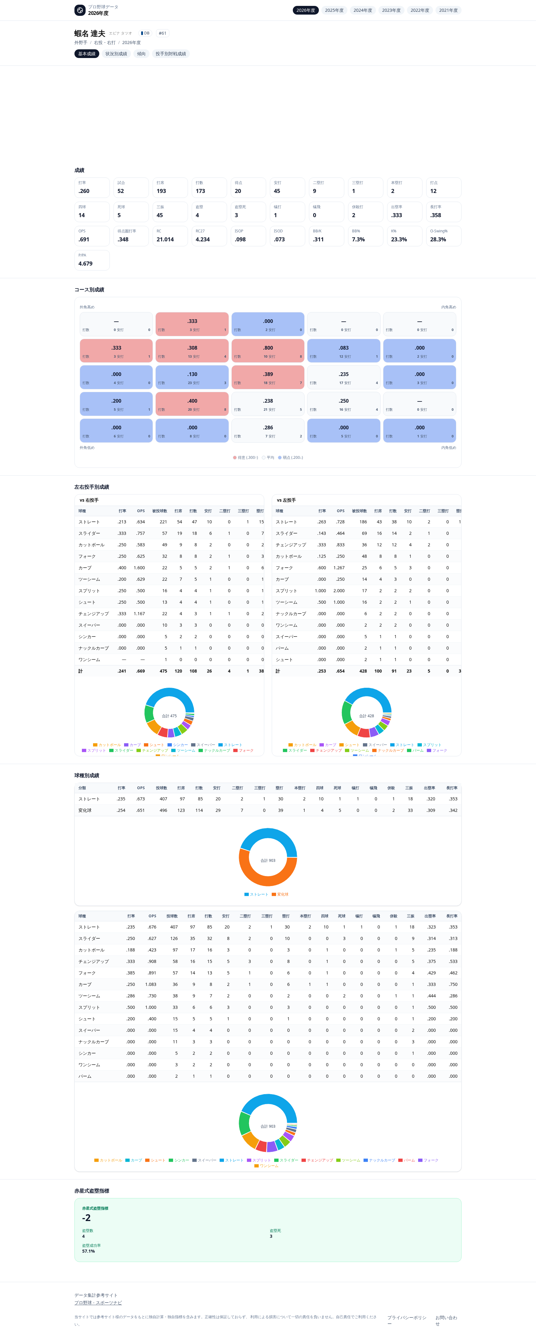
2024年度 (363, 10)
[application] (169, 716)
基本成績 (87, 53)
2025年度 (334, 10)
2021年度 (448, 10)
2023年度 (391, 10)
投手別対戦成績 (171, 53)
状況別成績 (116, 53)
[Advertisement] (268, 119)
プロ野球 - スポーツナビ (98, 1302)
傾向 (141, 53)
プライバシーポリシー (407, 1320)
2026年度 (306, 10)
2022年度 (420, 10)
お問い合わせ (446, 1320)
